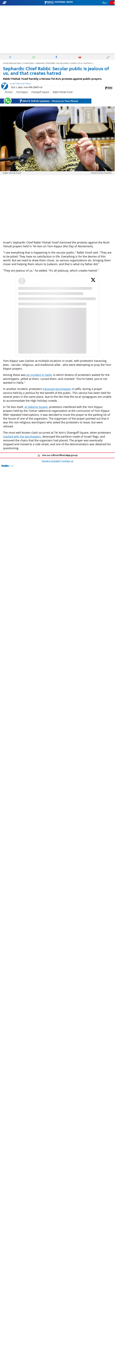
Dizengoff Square (40, 92)
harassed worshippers (57, 389)
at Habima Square (36, 407)
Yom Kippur (22, 92)
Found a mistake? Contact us (57, 461)
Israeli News (28, 63)
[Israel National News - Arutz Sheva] (58, 2)
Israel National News (12, 63)
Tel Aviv (8, 92)
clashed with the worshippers (22, 436)
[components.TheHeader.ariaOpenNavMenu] (18, 2)
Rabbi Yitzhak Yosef (62, 92)
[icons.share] (112, 3)
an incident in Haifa (38, 375)
